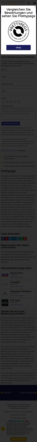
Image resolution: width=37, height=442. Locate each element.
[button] (35, 6)
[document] (18, 221)
